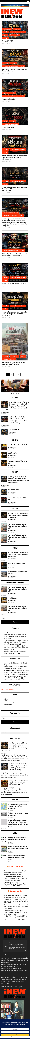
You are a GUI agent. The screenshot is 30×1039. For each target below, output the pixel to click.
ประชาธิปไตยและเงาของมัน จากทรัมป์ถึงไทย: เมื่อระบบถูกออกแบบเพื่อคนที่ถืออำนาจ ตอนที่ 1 (14, 313)
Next (27, 385)
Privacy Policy (15, 1036)
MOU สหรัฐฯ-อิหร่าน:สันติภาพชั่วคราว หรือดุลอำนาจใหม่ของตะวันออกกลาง (14, 254)
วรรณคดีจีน (21, 680)
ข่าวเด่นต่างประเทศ (16, 866)
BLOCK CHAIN (5, 689)
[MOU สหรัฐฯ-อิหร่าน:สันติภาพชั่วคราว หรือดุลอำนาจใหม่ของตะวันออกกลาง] (15, 242)
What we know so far (9, 882)
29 (19, 374)
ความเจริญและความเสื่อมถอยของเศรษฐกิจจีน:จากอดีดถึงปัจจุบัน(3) (15, 677)
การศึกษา (6, 63)
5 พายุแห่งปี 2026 (7, 41)
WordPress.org (8, 705)
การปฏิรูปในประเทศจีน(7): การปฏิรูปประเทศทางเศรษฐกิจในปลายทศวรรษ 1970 (16, 647)
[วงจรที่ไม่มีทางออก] (15, 116)
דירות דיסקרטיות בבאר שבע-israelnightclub (16, 674)
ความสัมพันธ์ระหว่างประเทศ (18, 32)
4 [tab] (16, 393)
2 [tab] (13, 393)
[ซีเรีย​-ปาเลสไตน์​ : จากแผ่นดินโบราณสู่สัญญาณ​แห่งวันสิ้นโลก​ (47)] (15, 341)
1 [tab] (11, 393)
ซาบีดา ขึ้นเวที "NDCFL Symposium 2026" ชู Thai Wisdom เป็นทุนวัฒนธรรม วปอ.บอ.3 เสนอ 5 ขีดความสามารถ (15, 918)
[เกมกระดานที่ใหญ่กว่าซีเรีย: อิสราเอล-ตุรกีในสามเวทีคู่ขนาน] (15, 58)
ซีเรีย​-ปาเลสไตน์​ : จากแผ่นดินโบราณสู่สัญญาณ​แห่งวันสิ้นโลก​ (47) (13, 363)
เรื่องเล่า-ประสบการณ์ (9, 359)
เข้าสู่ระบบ (7, 699)
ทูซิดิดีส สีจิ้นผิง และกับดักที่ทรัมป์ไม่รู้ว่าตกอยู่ (15, 664)
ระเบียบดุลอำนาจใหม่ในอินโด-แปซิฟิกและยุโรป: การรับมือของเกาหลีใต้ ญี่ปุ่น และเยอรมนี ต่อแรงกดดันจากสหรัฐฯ (16, 642)
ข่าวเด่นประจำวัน (16, 891)
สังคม (11, 35)
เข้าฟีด (6, 701)
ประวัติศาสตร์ (14, 356)
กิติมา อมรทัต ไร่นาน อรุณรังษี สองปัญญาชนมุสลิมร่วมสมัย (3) (16, 671)
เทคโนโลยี (11, 689)
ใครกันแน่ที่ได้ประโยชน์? (9, 99)
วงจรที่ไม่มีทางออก (8, 127)
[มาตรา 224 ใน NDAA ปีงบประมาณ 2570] (15, 272)
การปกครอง (17, 29)
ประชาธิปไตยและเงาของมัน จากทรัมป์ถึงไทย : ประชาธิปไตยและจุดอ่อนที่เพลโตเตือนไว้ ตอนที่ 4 (14, 189)
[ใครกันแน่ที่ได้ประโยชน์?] (15, 88)
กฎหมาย (6, 93)
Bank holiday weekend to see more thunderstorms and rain (12, 875)
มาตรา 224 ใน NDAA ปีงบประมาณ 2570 (14, 284)
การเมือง (6, 32)
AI (1, 689)
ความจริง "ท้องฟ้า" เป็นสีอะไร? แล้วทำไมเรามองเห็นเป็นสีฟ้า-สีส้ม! (15, 896)
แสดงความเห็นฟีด (9, 703)
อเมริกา (17, 35)
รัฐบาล (5, 35)
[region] (15, 386)
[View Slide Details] (15, 386)
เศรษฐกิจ (6, 38)
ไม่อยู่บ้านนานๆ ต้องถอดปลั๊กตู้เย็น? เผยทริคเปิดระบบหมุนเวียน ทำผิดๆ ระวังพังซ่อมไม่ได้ (16, 907)
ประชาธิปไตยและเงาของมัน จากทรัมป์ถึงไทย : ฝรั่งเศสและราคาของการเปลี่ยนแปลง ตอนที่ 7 (14, 157)
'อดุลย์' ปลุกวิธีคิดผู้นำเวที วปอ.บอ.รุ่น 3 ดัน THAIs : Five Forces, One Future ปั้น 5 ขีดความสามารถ (16, 912)
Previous (3, 385)
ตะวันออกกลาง (7, 29)
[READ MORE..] (16, 761)
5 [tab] (18, 393)
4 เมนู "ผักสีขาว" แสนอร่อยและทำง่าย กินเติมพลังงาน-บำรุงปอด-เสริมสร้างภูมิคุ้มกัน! (16, 900)
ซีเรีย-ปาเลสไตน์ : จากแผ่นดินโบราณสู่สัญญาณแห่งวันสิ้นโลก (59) (15, 652)
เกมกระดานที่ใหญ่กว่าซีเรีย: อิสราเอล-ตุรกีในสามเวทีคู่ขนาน (15, 70)
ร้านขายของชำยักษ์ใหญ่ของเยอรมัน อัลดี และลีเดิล (15, 667)
